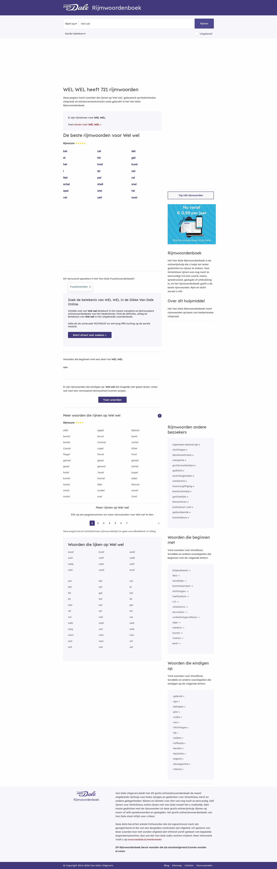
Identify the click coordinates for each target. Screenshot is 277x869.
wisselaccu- (179, 606)
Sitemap (177, 865)
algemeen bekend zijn (185, 444)
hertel (134, 466)
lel (98, 171)
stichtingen (178, 449)
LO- (174, 601)
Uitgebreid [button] (206, 33)
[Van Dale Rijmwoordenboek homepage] (77, 7)
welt (132, 563)
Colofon (189, 865)
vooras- (176, 637)
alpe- (175, 622)
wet (70, 641)
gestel (135, 460)
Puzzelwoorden (80, 286)
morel (134, 490)
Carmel (101, 442)
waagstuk (178, 460)
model (101, 490)
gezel (66, 466)
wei (101, 629)
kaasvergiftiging (182, 486)
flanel (100, 454)
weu (101, 641)
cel (99, 151)
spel (65, 190)
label (134, 478)
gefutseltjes (179, 496)
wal (101, 616)
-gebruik (177, 696)
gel (133, 157)
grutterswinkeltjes (183, 465)
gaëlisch (177, 470)
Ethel (134, 448)
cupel (100, 448)
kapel (134, 472)
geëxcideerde (180, 512)
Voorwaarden (204, 865)
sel (100, 610)
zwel (134, 197)
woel (101, 569)
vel (65, 197)
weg (70, 629)
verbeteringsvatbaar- (185, 617)
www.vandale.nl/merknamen (145, 839)
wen (101, 634)
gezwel (101, 466)
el (64, 157)
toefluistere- (179, 596)
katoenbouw (179, 517)
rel (133, 177)
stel (99, 190)
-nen (175, 722)
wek (132, 629)
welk (132, 557)
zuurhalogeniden (182, 475)
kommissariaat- (181, 585)
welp (70, 563)
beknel (135, 430)
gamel (67, 460)
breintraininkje (181, 491)
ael (70, 580)
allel (65, 430)
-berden (177, 748)
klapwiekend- (180, 570)
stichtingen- (179, 591)
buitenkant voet (181, 507)
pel (99, 177)
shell (100, 184)
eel (100, 586)
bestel (66, 436)
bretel (66, 442)
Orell (134, 496)
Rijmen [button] (204, 23)
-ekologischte (180, 763)
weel (132, 551)
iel (69, 598)
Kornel (101, 478)
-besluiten (178, 753)
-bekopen (178, 706)
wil (131, 641)
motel (66, 496)
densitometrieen (182, 454)
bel (65, 151)
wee (132, 622)
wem (71, 634)
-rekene (177, 769)
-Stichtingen (179, 727)
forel (134, 454)
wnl (70, 646)
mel (70, 604)
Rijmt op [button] (70, 23)
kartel (66, 478)
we (131, 616)
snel (134, 184)
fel (99, 157)
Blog (166, 865)
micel (66, 490)
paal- (175, 643)
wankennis (178, 480)
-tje (174, 732)
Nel (65, 177)
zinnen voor (87, 124)
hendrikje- (178, 580)
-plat (175, 711)
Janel (100, 472)
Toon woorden (112, 399)
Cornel (67, 448)
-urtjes (176, 717)
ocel (99, 496)
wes (132, 634)
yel (131, 646)
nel (133, 171)
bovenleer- (178, 612)
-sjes (175, 701)
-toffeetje (178, 743)
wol (101, 646)
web (70, 622)
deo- (175, 575)
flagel (66, 454)
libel (99, 484)
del (133, 151)
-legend (177, 758)
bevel (100, 436)
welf (101, 557)
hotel (66, 472)
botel (134, 436)
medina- (177, 627)
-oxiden (176, 737)
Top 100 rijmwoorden (191, 195)
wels (101, 563)
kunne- (176, 632)
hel (65, 164)
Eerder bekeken (74, 33)
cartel (134, 442)
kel (100, 598)
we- (65, 367)
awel (71, 551)
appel (100, 430)
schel (66, 184)
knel (100, 164)
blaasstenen (179, 501)
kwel (134, 164)
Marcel (135, 484)
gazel (100, 460)
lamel (66, 484)
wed (101, 622)
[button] (160, 415)
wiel (70, 569)
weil (70, 557)
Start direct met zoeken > (90, 335)
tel (133, 190)
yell (99, 197)
